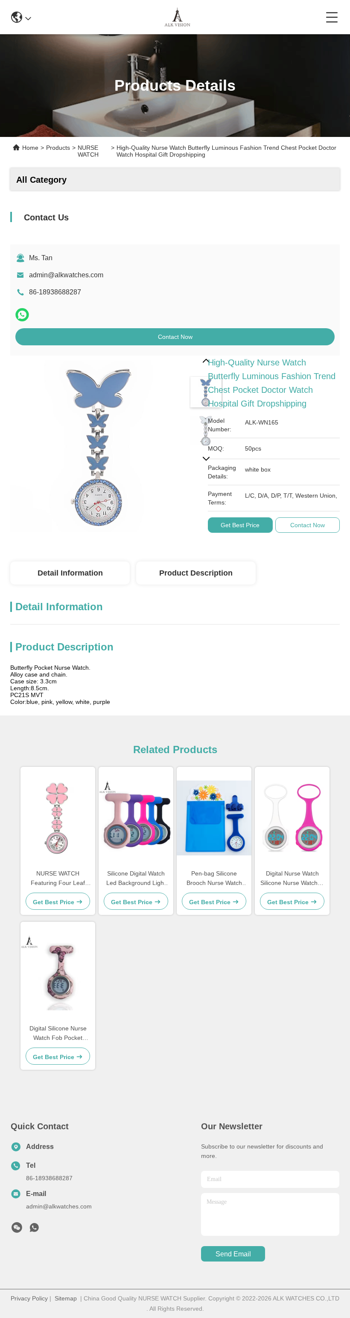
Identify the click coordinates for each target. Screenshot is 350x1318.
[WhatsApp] (22, 315)
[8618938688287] (34, 1229)
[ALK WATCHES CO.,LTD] (178, 17)
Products (58, 147)
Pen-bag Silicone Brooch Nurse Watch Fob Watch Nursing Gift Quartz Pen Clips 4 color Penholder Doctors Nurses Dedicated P (214, 879)
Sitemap (66, 1298)
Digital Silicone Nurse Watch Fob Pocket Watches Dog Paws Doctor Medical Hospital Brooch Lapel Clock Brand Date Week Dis (58, 1033)
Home (30, 147)
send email (233, 1254)
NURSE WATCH (88, 151)
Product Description (196, 573)
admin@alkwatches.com (66, 275)
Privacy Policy (29, 1298)
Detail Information (70, 573)
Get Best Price (240, 525)
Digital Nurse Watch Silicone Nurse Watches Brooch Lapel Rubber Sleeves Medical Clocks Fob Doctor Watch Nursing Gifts (292, 879)
